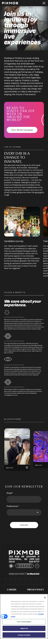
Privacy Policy (35, 590)
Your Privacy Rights (24, 622)
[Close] (45, 597)
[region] (24, 616)
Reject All (24, 628)
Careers (11, 590)
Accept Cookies (24, 635)
